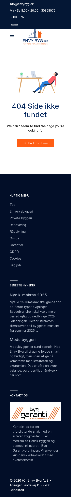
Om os (14, 238)
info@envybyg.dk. (22, 4)
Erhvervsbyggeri (21, 211)
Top (12, 205)
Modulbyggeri (23, 339)
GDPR (14, 252)
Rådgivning (18, 231)
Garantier (16, 245)
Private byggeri (21, 218)
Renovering (18, 225)
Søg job (15, 265)
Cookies (15, 258)
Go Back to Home (35, 143)
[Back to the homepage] (35, 36)
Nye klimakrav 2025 (28, 295)
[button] (12, 37)
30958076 (48, 10)
